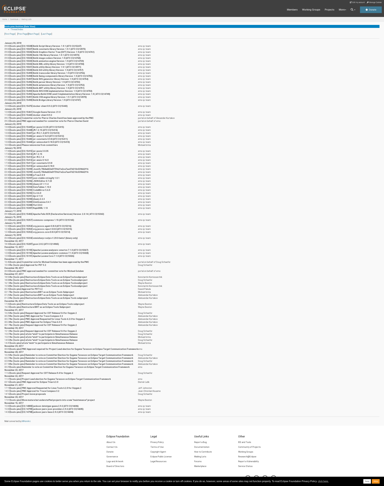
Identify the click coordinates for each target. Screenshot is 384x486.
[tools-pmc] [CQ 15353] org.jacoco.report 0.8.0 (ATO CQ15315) (41, 229)
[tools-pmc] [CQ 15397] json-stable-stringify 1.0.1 (34, 178)
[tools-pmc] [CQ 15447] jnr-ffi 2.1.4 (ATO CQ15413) (35, 133)
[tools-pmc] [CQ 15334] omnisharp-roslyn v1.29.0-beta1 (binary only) (44, 238)
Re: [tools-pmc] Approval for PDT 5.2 (28, 265)
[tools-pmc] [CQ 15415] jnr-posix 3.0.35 (29, 151)
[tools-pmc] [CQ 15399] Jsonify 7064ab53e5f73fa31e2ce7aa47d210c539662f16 (49, 169)
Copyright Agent (158, 452)
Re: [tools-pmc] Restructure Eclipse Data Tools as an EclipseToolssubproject (48, 277)
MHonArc (26, 421)
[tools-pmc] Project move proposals (28, 394)
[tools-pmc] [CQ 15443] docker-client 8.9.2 (31, 115)
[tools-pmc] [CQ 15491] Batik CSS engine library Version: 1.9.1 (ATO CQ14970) (48, 97)
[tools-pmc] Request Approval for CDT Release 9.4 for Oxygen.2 (41, 373)
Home (4, 19)
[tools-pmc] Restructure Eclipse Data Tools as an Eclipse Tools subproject (47, 304)
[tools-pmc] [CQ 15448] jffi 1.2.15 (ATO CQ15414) (34, 130)
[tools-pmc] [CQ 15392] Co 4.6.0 (25, 193)
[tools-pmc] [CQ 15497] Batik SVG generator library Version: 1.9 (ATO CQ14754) (49, 79)
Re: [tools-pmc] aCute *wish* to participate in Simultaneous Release (43, 334)
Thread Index (16, 29)
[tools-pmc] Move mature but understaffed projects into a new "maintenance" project (52, 400)
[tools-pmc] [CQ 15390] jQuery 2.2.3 (27, 199)
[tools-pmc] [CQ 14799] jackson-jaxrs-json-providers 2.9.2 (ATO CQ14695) (47, 409)
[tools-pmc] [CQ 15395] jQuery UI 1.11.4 (29, 184)
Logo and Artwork (114, 461)
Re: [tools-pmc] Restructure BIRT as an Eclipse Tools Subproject (42, 292)
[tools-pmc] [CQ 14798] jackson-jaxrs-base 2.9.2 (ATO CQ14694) (41, 412)
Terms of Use (157, 447)
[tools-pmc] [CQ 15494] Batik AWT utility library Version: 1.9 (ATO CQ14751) (47, 88)
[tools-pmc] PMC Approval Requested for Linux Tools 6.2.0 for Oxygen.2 (45, 388)
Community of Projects (249, 447)
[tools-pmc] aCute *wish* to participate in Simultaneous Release (42, 343)
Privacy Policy (157, 442)
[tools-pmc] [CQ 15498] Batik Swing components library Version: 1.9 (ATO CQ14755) (51, 76)
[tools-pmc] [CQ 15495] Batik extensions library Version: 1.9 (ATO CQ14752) (47, 85)
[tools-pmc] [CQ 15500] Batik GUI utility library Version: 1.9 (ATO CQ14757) (46, 70)
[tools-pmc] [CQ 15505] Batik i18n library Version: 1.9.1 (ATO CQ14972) (45, 55)
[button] (353, 9)
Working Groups (311, 9)
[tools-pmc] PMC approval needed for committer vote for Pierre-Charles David (49, 121)
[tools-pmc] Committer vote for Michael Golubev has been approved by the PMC (49, 262)
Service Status (245, 466)
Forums (198, 461)
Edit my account (358, 2)
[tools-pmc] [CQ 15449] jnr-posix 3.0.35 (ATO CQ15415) (37, 127)
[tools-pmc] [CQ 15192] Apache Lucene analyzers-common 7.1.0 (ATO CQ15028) (49, 253)
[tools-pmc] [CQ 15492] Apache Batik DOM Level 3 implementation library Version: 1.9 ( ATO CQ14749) (60, 94)
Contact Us (111, 447)
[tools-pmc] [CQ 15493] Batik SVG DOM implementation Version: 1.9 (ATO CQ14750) (51, 91)
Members (292, 9)
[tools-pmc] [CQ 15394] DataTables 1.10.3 (30, 187)
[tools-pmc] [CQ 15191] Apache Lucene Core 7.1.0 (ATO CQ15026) (42, 256)
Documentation (201, 447)
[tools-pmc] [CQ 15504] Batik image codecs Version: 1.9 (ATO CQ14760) (45, 58)
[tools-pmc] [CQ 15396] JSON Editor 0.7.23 (31, 181)
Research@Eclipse (247, 456)
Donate (372, 9)
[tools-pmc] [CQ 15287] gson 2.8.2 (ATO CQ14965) (34, 244)
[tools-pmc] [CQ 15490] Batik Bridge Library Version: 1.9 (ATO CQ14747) (45, 100)
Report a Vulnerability (248, 461)
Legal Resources (158, 461)
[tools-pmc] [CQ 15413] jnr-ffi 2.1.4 (27, 157)
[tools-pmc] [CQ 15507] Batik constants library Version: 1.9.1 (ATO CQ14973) (48, 49)
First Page (10, 34)
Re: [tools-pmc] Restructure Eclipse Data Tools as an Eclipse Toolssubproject (48, 280)
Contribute (14, 19)
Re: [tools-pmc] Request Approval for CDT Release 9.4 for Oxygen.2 (43, 313)
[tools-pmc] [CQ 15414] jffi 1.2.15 (26, 154)
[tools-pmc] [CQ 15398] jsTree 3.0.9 (27, 175)
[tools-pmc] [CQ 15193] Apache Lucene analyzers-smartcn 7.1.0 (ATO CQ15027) (49, 250)
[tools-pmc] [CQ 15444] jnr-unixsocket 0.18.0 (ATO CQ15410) (40, 142)
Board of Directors (115, 466)
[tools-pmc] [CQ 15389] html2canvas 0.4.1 (30, 202)
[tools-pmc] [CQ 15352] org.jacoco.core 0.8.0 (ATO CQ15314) (40, 232)
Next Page (34, 34)
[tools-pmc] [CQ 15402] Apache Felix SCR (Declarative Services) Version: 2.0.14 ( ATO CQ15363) (57, 214)
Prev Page (23, 34)
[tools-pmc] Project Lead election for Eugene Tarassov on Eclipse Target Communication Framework (60, 379)
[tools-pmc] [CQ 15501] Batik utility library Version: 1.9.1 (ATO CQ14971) (45, 67)
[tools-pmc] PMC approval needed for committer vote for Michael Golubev (47, 271)
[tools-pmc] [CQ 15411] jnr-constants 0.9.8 (31, 163)
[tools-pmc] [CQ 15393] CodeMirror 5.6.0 (30, 190)
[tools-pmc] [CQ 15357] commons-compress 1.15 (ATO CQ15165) (42, 220)
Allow (376, 481)
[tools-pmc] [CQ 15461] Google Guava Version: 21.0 (35, 112)
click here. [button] (323, 481)
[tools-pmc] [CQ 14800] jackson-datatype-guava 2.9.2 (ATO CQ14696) (44, 406)
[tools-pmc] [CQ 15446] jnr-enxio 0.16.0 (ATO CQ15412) (37, 136)
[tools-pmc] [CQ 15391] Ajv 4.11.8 (26, 196)
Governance (112, 456)
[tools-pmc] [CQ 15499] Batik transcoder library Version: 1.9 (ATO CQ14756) (47, 73)
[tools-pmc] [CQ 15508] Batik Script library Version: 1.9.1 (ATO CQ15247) (45, 46)
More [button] (342, 9)
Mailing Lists (26, 19)
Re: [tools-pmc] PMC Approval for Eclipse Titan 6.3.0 (36, 322)
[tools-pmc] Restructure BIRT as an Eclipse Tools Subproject (40, 307)
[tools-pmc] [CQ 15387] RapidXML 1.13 (29, 208)
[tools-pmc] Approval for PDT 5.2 (26, 289)
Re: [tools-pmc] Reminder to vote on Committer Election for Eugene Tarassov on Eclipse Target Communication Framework (71, 355)
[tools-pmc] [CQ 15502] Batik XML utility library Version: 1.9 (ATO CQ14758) (47, 64)
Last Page (46, 34)
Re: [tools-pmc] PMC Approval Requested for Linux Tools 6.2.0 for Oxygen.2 (47, 319)
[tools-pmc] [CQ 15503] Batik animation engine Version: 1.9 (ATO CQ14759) (47, 61)
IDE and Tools (244, 442)
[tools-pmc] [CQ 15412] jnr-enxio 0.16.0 (29, 160)
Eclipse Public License (161, 456)
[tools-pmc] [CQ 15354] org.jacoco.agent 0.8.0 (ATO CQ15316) (40, 226)
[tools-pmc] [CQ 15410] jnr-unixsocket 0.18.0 (32, 166)
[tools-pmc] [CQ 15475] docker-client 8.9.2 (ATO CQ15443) (39, 106)
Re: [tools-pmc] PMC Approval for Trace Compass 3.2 (36, 316)
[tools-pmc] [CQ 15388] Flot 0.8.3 (26, 205)
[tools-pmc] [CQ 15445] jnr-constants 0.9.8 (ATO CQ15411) (39, 139)
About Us (110, 442)
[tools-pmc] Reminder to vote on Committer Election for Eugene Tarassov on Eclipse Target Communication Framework (70, 367)
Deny (367, 481)
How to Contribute (203, 452)
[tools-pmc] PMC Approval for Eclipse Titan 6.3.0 (34, 382)
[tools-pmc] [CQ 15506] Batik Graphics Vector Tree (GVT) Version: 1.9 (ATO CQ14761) (52, 52)
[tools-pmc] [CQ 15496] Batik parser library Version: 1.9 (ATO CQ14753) (45, 82)
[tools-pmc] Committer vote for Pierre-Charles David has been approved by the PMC (52, 118)
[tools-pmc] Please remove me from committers (34, 145)
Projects (329, 9)
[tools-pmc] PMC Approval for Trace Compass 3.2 (34, 391)
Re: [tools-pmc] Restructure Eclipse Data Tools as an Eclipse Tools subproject (49, 298)
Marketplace (200, 466)
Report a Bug (200, 442)
